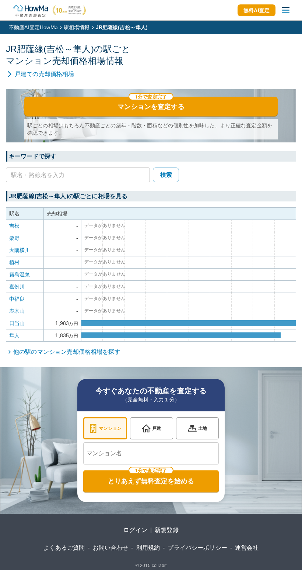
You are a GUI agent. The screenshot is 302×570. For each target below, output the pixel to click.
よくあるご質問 (64, 548)
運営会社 (247, 548)
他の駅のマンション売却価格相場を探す (66, 352)
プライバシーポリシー (197, 548)
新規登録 (167, 529)
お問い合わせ (111, 548)
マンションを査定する (151, 106)
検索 (166, 175)
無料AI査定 (256, 10)
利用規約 (148, 548)
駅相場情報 (77, 27)
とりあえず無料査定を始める (151, 481)
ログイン (135, 529)
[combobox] (151, 453)
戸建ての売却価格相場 (44, 74)
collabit (159, 565)
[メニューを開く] (285, 10)
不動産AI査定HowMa (33, 27)
